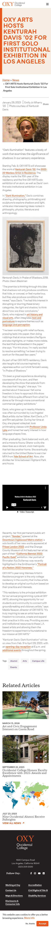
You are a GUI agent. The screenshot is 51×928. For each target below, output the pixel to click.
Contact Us (10, 890)
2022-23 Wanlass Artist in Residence (24, 170)
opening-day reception (18, 646)
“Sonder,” (16, 536)
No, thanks (30, 923)
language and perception (16, 324)
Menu (47, 4)
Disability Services (37, 895)
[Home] (13, 4)
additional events (11, 650)
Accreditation (35, 884)
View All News (11, 822)
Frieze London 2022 (13, 546)
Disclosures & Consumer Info (12, 902)
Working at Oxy (12, 884)
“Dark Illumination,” (15, 195)
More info (29, 917)
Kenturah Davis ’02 (25, 169)
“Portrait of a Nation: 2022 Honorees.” (24, 565)
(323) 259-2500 (25, 866)
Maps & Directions (14, 895)
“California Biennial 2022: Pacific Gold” (22, 555)
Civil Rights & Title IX (38, 890)
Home (6, 80)
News (15, 80)
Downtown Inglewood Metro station (22, 539)
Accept (42, 923)
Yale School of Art (23, 456)
